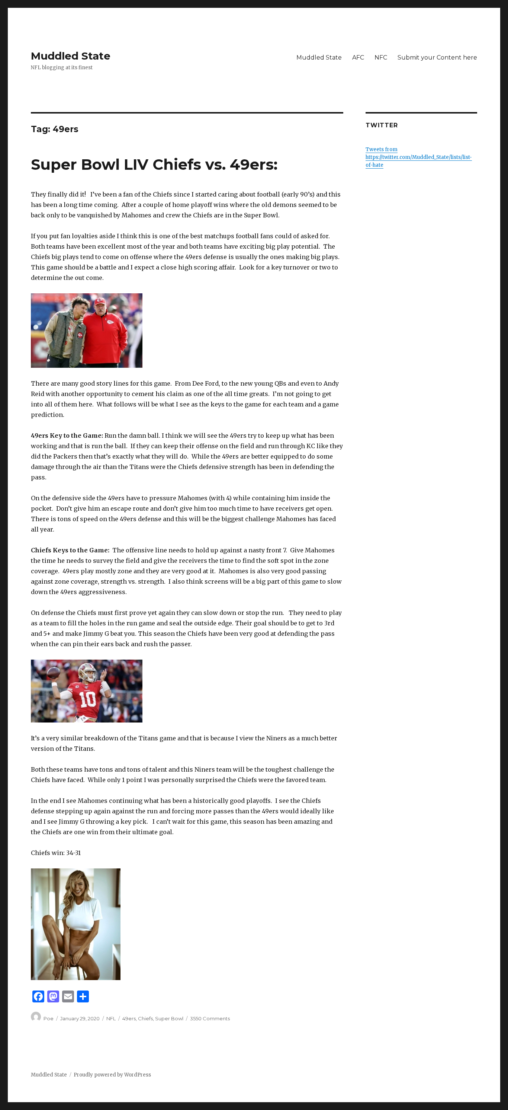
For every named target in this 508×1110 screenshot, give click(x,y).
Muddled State (70, 56)
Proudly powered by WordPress (112, 1075)
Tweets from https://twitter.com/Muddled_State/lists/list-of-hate (419, 157)
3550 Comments (210, 1018)
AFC (358, 57)
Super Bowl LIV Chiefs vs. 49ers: (154, 164)
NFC (380, 57)
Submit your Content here (437, 57)
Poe (49, 1018)
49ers (129, 1018)
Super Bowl (169, 1018)
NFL (111, 1018)
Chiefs (145, 1018)
